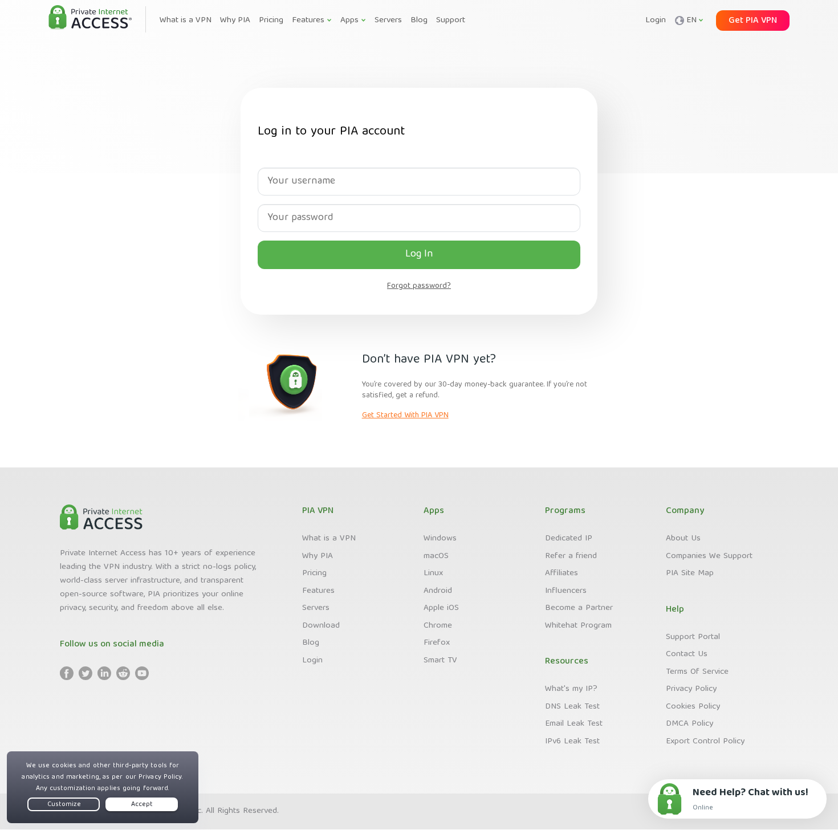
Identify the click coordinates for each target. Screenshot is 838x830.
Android (438, 591)
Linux (433, 573)
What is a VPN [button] (185, 20)
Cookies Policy (693, 706)
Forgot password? (419, 286)
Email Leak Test (574, 724)
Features (318, 591)
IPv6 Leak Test (572, 741)
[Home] (90, 18)
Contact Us (686, 654)
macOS (436, 556)
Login (655, 20)
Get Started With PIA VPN (405, 415)
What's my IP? (571, 689)
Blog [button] (419, 20)
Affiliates (561, 573)
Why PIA (317, 556)
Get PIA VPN (753, 21)
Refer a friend (571, 556)
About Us (683, 538)
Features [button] (308, 20)
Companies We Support (709, 556)
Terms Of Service (697, 672)
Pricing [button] (271, 20)
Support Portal (693, 637)
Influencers (566, 591)
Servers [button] (388, 20)
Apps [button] (349, 20)
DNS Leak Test (572, 706)
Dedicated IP (568, 538)
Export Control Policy (705, 741)
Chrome (438, 626)
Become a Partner (579, 608)
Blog (310, 643)
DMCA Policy (689, 724)
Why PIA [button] (235, 20)
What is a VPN (329, 538)
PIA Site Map (690, 573)
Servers (315, 608)
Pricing (314, 573)
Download (321, 626)
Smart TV (440, 660)
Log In (419, 254)
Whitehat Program (578, 626)
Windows (440, 538)
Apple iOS (441, 608)
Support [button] (450, 20)
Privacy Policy (691, 689)
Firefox (437, 643)
